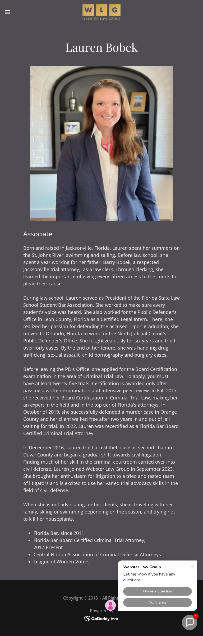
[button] (17, 12)
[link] (101, 12)
